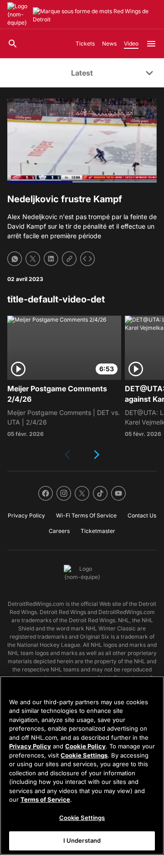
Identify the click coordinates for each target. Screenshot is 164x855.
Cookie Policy (85, 746)
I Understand (82, 840)
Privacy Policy (30, 746)
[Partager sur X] (33, 258)
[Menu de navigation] (151, 43)
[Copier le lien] (69, 258)
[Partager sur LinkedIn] (51, 258)
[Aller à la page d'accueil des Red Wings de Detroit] (18, 14)
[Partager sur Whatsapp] (14, 258)
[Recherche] (12, 43)
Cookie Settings (84, 755)
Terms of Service (45, 799)
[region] (82, 765)
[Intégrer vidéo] (87, 258)
